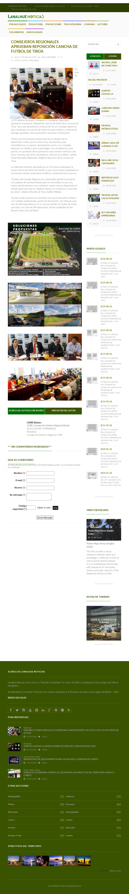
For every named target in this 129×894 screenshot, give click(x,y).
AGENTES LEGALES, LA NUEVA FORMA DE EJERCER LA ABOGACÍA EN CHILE (60, 746)
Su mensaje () (17, 494)
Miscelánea (36, 812)
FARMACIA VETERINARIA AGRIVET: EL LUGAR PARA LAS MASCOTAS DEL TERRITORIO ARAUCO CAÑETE (69, 774)
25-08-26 (107, 283)
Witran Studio (115, 871)
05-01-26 (107, 473)
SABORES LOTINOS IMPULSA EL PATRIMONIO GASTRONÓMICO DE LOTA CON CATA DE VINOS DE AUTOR (71, 731)
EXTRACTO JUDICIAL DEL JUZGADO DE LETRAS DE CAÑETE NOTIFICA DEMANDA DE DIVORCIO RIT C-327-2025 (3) (111, 412)
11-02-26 (107, 426)
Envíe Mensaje (44, 517)
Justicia (93, 836)
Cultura (36, 820)
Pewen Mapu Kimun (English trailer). (101, 532)
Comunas (89, 24)
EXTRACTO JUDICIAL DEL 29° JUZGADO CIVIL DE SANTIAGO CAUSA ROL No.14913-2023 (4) (111, 481)
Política (36, 804)
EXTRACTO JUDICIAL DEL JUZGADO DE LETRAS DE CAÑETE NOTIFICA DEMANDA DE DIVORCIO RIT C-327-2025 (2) (111, 436)
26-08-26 (107, 259)
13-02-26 (107, 402)
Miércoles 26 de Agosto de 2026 (23, 9)
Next (118, 623)
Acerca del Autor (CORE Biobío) (26, 411)
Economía (93, 804)
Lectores (102, 24)
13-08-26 (107, 330)
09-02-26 (107, 449)
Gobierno (93, 797)
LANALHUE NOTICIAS (17, 6)
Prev (89, 623)
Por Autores (36, 24)
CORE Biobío (51, 57)
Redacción (27, 728)
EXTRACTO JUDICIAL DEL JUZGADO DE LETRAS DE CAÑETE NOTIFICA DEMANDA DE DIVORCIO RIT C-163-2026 (111, 270)
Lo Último (113, 56)
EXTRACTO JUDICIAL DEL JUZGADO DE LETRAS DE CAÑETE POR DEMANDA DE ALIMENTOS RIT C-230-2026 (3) (111, 341)
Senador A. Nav (36, 836)
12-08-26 (107, 354)
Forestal (36, 828)
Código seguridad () (19, 507)
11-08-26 (107, 378)
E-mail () (20, 480)
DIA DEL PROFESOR (97, 80)
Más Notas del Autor (63, 411)
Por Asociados (17, 24)
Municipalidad (36, 797)
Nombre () (19, 473)
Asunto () (19, 487)
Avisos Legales (34, 32)
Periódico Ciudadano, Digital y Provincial (49, 6)
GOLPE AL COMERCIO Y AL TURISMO (103, 621)
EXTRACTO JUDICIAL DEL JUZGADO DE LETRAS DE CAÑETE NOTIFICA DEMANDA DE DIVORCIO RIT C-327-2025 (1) (111, 460)
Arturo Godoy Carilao (32, 757)
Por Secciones (53, 24)
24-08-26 (107, 307)
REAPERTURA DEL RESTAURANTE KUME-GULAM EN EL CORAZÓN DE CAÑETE (61, 759)
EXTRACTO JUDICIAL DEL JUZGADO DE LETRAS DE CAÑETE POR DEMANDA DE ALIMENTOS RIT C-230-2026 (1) (111, 388)
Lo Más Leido (95, 56)
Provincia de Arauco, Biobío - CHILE (85, 6)
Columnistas (16, 32)
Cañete (93, 820)
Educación (93, 828)
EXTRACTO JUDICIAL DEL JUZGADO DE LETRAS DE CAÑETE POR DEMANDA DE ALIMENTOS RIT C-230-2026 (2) (111, 365)
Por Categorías (72, 24)
